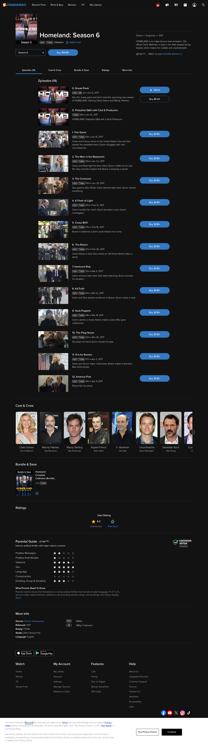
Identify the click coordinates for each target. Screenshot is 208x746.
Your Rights (106, 725)
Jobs (131, 706)
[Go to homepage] (15, 5)
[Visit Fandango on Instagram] (182, 713)
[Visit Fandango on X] (176, 713)
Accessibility (135, 701)
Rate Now (113, 526)
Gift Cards (96, 691)
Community (96, 526)
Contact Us (134, 691)
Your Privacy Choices (147, 732)
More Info (127, 70)
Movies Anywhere (100, 686)
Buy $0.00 (154, 99)
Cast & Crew (54, 70)
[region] (104, 732)
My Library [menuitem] (96, 5)
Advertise (133, 696)
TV (17, 681)
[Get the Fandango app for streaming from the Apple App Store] (24, 653)
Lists (93, 671)
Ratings (105, 70)
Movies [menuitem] (72, 5)
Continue (172, 732)
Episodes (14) (28, 70)
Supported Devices (138, 676)
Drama (27, 621)
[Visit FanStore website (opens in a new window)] (185, 5)
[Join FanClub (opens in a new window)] (158, 5)
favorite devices (171, 54)
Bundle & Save (81, 70)
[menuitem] (176, 5)
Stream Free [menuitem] (39, 5)
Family (94, 676)
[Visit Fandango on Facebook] (163, 713)
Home (19, 671)
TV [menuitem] (82, 5)
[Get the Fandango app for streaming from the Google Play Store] (44, 653)
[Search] (203, 5)
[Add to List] (37, 493)
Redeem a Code (62, 691)
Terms (65, 722)
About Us (133, 671)
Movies (19, 676)
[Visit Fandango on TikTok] (189, 713)
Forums (132, 686)
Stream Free (22, 686)
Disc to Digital (98, 681)
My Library (59, 671)
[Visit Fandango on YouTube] (170, 713)
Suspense (39, 621)
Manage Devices (62, 686)
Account (58, 676)
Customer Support (138, 681)
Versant (29, 722)
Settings (58, 681)
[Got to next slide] (192, 432)
